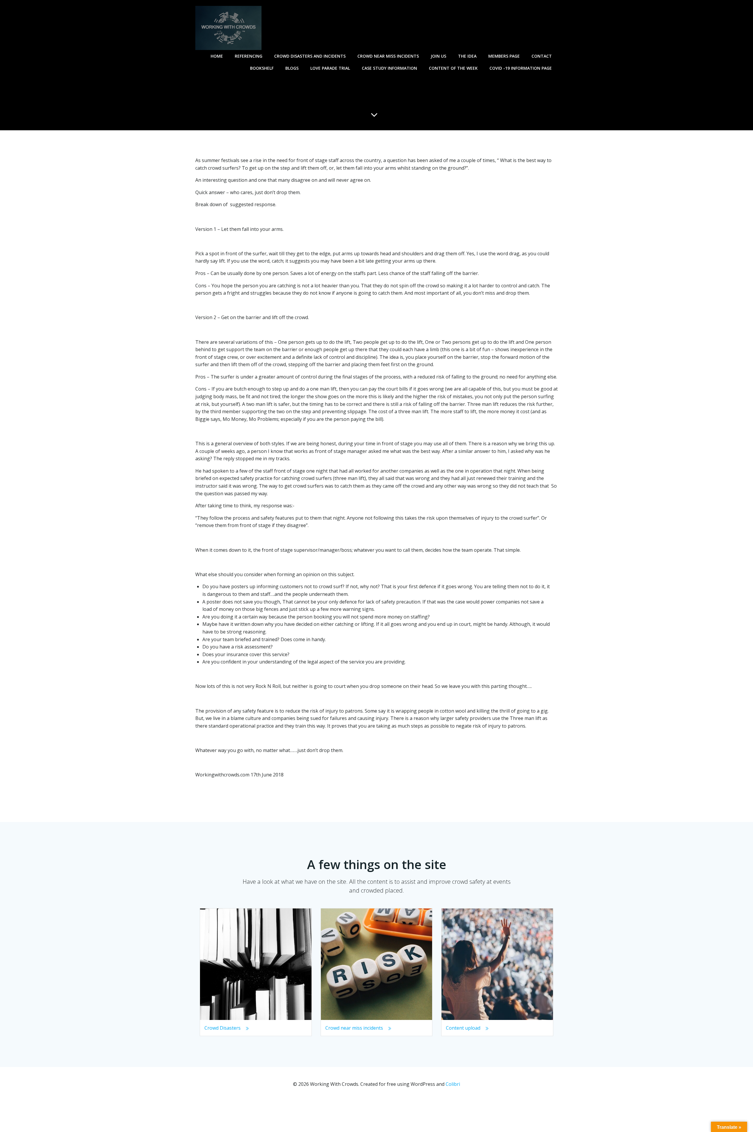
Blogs (292, 68)
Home (217, 56)
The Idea (467, 56)
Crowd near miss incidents (388, 56)
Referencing (248, 56)
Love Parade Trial (330, 68)
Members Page (504, 56)
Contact (542, 56)
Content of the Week (453, 68)
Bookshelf (262, 68)
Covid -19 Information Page (520, 68)
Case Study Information (389, 68)
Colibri (453, 1084)
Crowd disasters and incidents (310, 56)
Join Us (438, 56)
